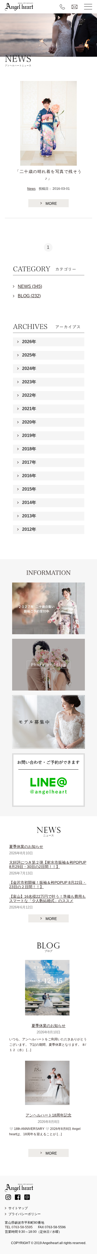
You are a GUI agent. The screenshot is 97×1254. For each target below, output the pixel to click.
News (31, 189)
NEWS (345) (30, 286)
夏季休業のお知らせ (26, 846)
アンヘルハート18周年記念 (48, 1115)
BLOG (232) (29, 296)
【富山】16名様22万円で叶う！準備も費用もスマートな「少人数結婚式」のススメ (47, 898)
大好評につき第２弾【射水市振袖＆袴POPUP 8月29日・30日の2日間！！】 (47, 864)
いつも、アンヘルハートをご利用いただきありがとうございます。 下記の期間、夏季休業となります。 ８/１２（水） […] (48, 1044)
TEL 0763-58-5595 (19, 1227)
